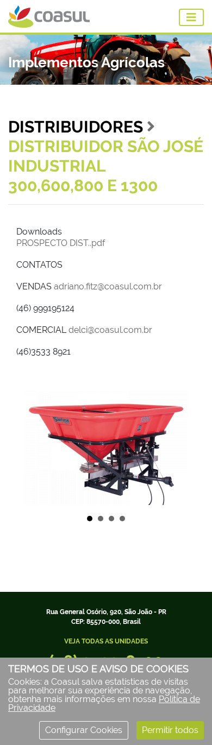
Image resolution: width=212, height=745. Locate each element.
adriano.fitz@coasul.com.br (108, 286)
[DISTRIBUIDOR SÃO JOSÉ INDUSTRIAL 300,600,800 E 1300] (106, 448)
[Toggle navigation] (191, 17)
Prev (30, 448)
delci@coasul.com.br (110, 330)
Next (181, 448)
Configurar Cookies (83, 730)
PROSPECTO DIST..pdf (60, 243)
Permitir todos (170, 730)
